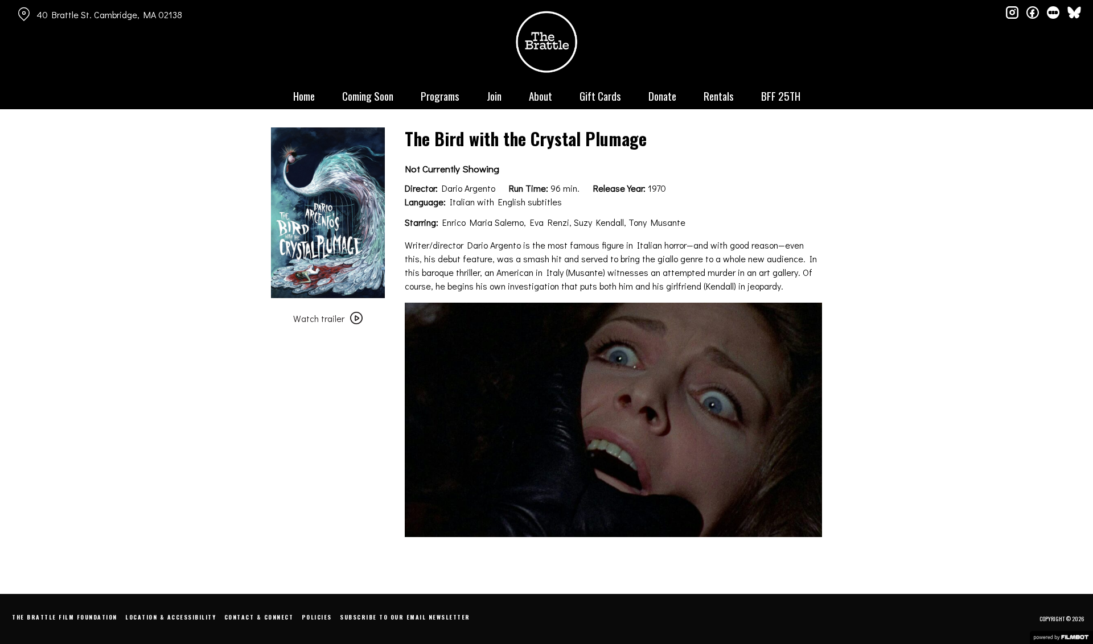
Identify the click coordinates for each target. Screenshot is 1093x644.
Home (304, 96)
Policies (317, 617)
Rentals (719, 96)
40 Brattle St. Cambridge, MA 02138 (109, 14)
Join (494, 96)
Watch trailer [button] (318, 318)
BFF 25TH (780, 96)
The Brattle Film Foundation (64, 617)
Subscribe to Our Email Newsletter (405, 617)
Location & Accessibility (170, 617)
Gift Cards (600, 96)
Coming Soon (367, 96)
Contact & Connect (259, 617)
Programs (440, 96)
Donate (662, 96)
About (540, 96)
